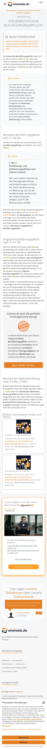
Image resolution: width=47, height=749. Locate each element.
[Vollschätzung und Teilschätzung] (23, 463)
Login (41, 2)
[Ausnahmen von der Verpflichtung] (23, 427)
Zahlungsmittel (17, 660)
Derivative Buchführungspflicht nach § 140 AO (22, 41)
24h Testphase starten (23, 567)
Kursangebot (11, 10)
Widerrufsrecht (7, 664)
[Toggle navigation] (4, 4)
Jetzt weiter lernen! (23, 365)
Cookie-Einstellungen (9, 671)
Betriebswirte (10, 511)
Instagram (18, 692)
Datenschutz (20, 664)
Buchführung (22, 10)
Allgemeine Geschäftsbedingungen (14, 668)
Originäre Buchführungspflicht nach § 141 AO (22, 44)
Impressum (5, 660)
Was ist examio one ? (23, 559)
